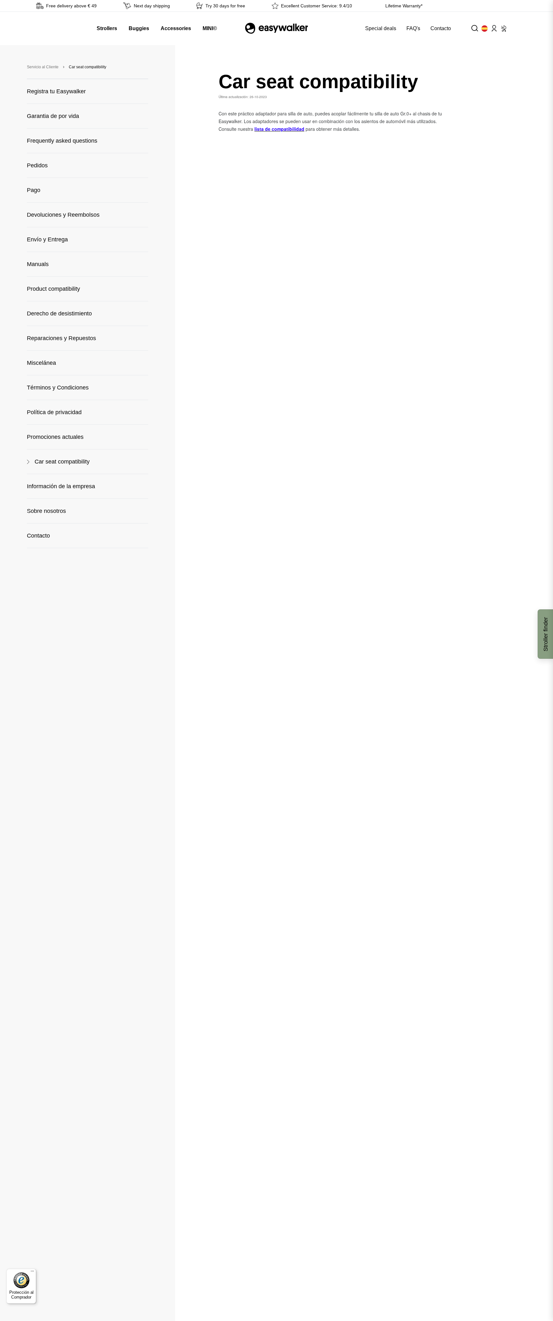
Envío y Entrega (47, 239)
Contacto (440, 28)
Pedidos (37, 165)
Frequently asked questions (62, 141)
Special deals (380, 28)
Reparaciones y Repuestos (61, 338)
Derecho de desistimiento (59, 313)
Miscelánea (41, 363)
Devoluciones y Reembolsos (63, 215)
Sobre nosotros (46, 511)
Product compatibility (53, 289)
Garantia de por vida (53, 116)
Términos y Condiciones (58, 387)
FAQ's (413, 28)
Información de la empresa (61, 486)
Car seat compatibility (62, 461)
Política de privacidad (54, 412)
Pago (33, 190)
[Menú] (32, 1272)
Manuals (38, 264)
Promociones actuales (55, 437)
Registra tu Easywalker (56, 91)
